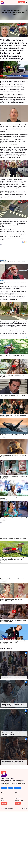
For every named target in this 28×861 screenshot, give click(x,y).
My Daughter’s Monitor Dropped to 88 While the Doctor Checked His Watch (13, 705)
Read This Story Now (7, 778)
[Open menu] (26, 2)
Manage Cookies (19, 800)
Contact (18, 803)
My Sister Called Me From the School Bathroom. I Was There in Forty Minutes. (13, 733)
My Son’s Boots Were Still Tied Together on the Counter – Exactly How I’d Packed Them (12, 762)
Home (2, 795)
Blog (2, 798)
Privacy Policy (18, 795)
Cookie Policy (18, 798)
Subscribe (21, 2)
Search (2, 800)
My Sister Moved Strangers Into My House (11, 677)
